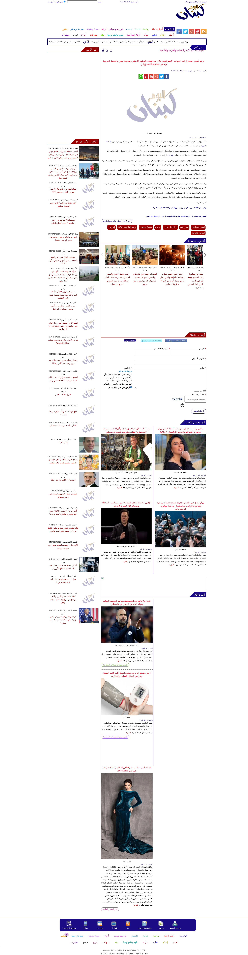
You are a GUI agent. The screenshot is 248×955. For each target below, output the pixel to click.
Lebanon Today (146, 227)
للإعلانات (114, 928)
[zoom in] (103, 50)
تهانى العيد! (63, 442)
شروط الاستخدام (125, 371)
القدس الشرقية (198, 233)
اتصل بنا (100, 928)
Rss (128, 928)
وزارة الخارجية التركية (127, 227)
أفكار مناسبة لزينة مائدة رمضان (63, 425)
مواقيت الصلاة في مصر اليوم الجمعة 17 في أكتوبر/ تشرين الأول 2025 (63, 260)
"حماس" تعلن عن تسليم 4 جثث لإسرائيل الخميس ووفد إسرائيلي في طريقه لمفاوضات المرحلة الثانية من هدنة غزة (200, 281)
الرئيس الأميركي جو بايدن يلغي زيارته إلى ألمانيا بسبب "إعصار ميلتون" (63, 620)
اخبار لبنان (184, 227)
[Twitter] (151, 342)
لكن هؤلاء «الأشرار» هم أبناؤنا (63, 480)
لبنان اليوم (59, 2)
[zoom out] (111, 50)
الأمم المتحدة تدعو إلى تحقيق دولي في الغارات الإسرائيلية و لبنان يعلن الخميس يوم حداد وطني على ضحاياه (63, 154)
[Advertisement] (111, 12)
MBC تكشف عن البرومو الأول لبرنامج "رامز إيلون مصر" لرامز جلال (63, 599)
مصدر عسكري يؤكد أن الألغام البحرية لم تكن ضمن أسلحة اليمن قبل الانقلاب (63, 295)
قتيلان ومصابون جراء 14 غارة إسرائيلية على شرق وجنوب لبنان (66, 42)
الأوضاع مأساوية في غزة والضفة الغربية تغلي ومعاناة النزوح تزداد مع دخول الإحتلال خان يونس (176, 216)
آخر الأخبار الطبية (110, 909)
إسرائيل (170, 155)
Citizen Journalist (145, 928)
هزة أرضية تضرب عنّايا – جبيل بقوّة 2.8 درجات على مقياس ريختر (130, 42)
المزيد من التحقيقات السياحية (115, 665)
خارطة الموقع (175, 928)
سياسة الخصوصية (69, 928)
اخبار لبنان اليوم (198, 227)
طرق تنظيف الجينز (63, 394)
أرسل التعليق (199, 411)
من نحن (161, 928)
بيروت (157, 227)
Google (50, 2)
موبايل (86, 928)
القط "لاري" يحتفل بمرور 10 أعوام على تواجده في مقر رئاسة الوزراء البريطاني (63, 326)
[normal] (106, 50)
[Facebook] (176, 342)
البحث (99, 2)
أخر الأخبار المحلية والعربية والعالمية (177, 50)
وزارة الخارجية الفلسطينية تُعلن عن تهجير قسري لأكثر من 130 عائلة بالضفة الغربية (179, 208)
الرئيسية (200, 50)
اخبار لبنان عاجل (170, 227)
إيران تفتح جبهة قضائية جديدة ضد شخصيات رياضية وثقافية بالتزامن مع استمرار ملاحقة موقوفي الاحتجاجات (180, 505)
